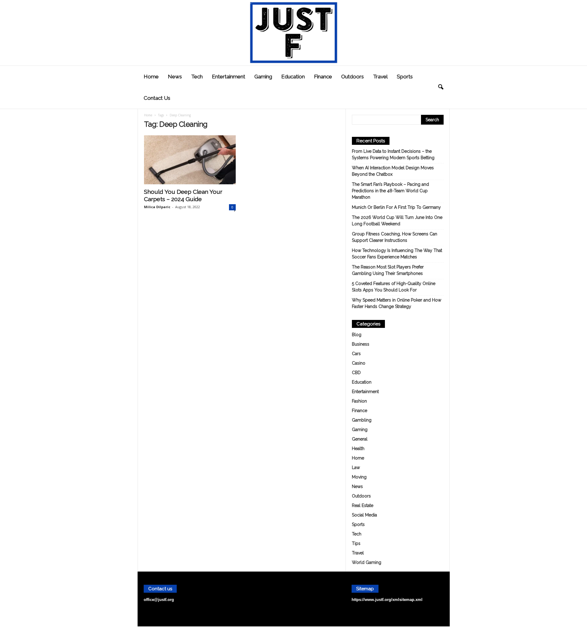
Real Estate (362, 505)
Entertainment (228, 76)
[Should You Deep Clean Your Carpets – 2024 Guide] (190, 159)
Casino (358, 363)
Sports (405, 76)
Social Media (364, 514)
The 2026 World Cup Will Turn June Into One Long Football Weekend (397, 220)
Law (356, 467)
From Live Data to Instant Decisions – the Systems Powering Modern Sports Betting (393, 154)
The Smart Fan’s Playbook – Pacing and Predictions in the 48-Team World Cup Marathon (390, 191)
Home (151, 76)
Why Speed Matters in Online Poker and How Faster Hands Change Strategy (396, 303)
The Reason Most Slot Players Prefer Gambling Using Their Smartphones (388, 270)
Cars (356, 353)
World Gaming (366, 562)
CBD (356, 372)
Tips (356, 543)
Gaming (263, 76)
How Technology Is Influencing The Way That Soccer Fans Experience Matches (397, 253)
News (175, 76)
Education (293, 76)
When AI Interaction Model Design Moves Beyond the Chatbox (393, 171)
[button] (440, 87)
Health (358, 448)
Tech (197, 76)
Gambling (361, 420)
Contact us (157, 98)
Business (360, 344)
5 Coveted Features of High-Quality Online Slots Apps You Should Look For (393, 286)
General (359, 439)
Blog (356, 334)
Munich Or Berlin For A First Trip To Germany (396, 207)
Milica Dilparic (157, 207)
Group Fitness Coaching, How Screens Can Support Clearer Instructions (394, 237)
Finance (323, 76)
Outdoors (352, 76)
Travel (380, 76)
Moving (359, 477)
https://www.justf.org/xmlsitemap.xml (387, 599)
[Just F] (293, 33)
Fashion (359, 401)
